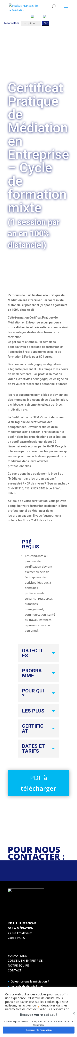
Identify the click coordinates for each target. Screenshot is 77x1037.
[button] (39, 1014)
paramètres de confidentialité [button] (25, 1009)
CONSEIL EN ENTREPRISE (25, 960)
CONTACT (15, 970)
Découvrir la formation (38, 1029)
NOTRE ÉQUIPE (18, 965)
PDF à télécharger (38, 783)
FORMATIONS (17, 956)
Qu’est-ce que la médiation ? (30, 981)
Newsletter (12, 23)
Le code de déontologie (27, 986)
